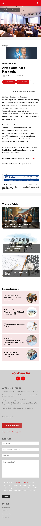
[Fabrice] (4, 76)
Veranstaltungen (11, 10)
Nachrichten (10, 220)
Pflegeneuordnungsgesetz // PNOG (17, 273)
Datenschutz (16, 432)
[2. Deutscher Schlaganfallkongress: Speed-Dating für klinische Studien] (31, 340)
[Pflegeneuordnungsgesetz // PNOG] (20, 265)
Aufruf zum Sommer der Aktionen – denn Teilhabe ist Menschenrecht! (19, 248)
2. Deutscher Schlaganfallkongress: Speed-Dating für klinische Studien (14, 341)
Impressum (6, 432)
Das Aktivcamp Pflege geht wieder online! (10, 188)
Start (3, 10)
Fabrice (11, 76)
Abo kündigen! (7, 417)
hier (33, 158)
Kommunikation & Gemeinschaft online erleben (12, 354)
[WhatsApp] (23, 378)
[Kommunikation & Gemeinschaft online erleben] (31, 354)
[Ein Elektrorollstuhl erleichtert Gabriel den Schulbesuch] (20, 217)
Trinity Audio (22, 91)
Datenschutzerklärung (23, 482)
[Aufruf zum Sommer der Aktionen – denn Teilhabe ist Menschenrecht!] (20, 241)
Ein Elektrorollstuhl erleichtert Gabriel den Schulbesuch (18, 225)
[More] (32, 82)
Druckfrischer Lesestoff (30, 187)
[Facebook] (18, 378)
